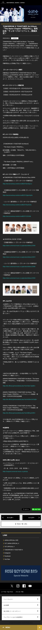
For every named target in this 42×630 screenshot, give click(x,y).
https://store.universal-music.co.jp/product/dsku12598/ (19, 266)
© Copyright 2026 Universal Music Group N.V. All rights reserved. (21, 622)
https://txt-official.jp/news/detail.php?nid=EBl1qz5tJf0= (19, 413)
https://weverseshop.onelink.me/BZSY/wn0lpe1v (17, 184)
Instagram (7, 553)
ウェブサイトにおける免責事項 (13, 617)
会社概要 (6, 605)
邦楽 (22, 591)
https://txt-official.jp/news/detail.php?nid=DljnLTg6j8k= (19, 386)
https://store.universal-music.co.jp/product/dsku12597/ (19, 257)
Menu (39, 2)
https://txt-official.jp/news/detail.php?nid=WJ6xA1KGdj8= (20, 399)
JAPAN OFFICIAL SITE (11, 540)
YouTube (7, 559)
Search (34, 2)
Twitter (11, 586)
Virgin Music (10, 591)
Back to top (39, 627)
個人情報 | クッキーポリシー (12, 611)
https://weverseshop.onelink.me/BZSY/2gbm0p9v (18, 195)
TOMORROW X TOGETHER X (13, 550)
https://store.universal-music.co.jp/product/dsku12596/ (19, 245)
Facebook (7, 556)
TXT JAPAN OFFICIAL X (11, 543)
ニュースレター (8, 599)
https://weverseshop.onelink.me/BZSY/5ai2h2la (17, 205)
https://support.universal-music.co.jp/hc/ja (15, 471)
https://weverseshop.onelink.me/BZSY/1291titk (17, 216)
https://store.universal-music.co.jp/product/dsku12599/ (19, 278)
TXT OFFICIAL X (9, 546)
